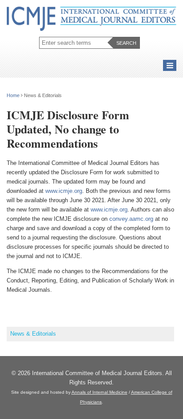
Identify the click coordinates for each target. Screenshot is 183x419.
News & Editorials (33, 333)
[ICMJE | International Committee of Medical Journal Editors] (91, 19)
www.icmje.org (63, 191)
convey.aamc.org (131, 218)
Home (13, 95)
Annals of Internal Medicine (99, 392)
